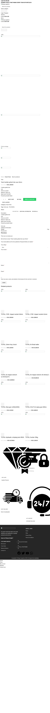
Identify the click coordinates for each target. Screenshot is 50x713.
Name (2, 265)
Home (2, 176)
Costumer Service (5, 541)
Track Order (3, 546)
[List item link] (25, 545)
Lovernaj (36, 558)
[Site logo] (5, 4)
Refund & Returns (4, 548)
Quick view (30, 434)
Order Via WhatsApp (30, 199)
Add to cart (11, 199)
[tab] (15, 211)
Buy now (19, 199)
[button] (29, 199)
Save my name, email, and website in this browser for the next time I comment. (19, 279)
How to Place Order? (7, 538)
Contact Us (3, 550)
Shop (27, 533)
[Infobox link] (13, 463)
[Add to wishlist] (34, 434)
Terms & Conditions (30, 537)
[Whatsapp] (31, 553)
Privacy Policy (28, 535)
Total (2, 179)
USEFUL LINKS (29, 528)
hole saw (6, 207)
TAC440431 (12, 207)
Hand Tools (8, 176)
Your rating (4, 244)
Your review (4, 249)
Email (2, 271)
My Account (3, 543)
